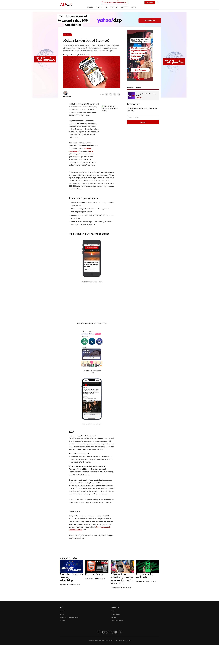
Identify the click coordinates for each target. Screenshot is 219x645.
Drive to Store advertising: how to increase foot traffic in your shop (122, 579)
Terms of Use (118, 640)
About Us (62, 611)
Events (133, 7)
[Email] (120, 632)
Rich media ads (94, 574)
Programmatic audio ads (144, 576)
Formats (99, 7)
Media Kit (113, 617)
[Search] (157, 2)
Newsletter (63, 620)
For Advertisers (115, 614)
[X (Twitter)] (98, 632)
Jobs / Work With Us (117, 620)
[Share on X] (106, 94)
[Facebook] (103, 632)
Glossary (113, 611)
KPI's (106, 7)
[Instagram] (107, 632)
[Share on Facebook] (114, 94)
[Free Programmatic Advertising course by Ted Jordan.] (143, 55)
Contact (62, 614)
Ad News (90, 7)
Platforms (114, 7)
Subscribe (150, 2)
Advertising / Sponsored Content (69, 617)
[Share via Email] (118, 94)
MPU (91, 151)
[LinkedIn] (116, 632)
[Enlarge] (100, 244)
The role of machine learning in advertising (71, 577)
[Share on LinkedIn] (110, 94)
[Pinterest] (112, 632)
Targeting (124, 7)
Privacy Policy (126, 640)
